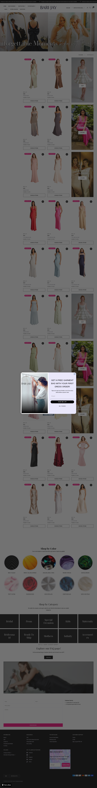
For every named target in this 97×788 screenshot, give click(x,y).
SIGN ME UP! (62, 401)
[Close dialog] (74, 374)
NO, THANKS (62, 406)
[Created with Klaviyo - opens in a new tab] (48, 415)
